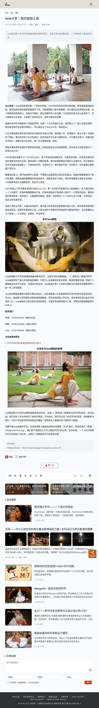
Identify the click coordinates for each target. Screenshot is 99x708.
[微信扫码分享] (10, 475)
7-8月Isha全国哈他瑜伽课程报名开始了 (23, 343)
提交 (88, 682)
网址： (70, 677)
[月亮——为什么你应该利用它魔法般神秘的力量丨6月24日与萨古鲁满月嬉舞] (49, 539)
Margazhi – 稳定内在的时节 (50, 588)
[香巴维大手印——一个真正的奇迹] (18, 513)
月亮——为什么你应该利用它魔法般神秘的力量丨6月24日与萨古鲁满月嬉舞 (49, 529)
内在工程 (41, 188)
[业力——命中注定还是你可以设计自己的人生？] (18, 617)
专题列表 (64, 697)
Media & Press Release (56, 699)
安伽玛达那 (52, 697)
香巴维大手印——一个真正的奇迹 (53, 507)
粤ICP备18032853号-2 (71, 703)
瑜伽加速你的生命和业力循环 (51, 633)
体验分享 (22, 457)
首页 (6, 13)
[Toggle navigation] (91, 4)
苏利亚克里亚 (33, 157)
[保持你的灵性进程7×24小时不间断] (18, 572)
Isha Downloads (37, 699)
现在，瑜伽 (33, 24)
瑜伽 (65, 137)
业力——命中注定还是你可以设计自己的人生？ (61, 610)
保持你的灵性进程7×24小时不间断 (54, 566)
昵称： (11, 677)
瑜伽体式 (41, 697)
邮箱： (41, 677)
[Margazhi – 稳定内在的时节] (18, 595)
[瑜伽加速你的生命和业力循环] (18, 639)
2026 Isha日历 (78, 697)
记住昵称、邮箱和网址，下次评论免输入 (24, 682)
